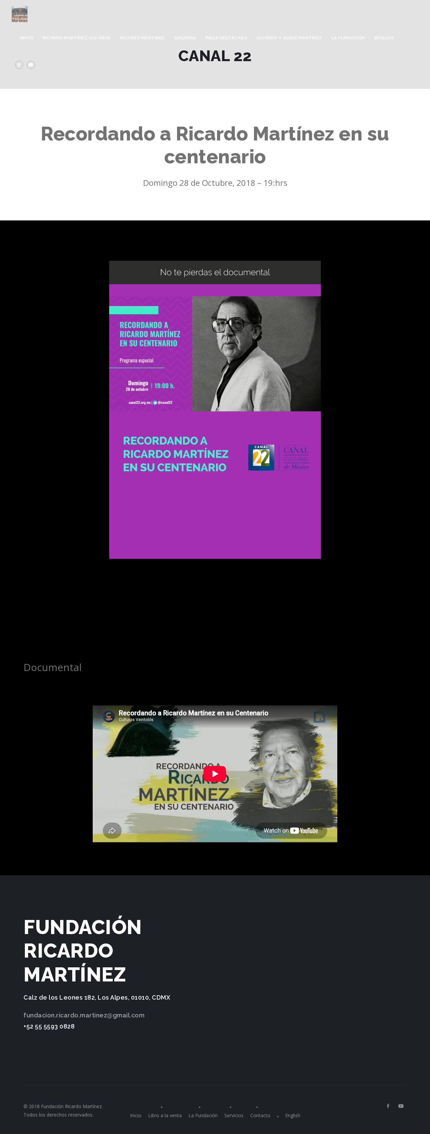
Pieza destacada (227, 37)
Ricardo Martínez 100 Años (77, 37)
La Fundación (348, 37)
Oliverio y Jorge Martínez (289, 37)
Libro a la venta (165, 1115)
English (384, 37)
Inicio (26, 37)
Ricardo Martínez (142, 37)
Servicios (234, 1115)
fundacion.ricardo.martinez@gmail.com (84, 1015)
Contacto (260, 1115)
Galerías (185, 37)
